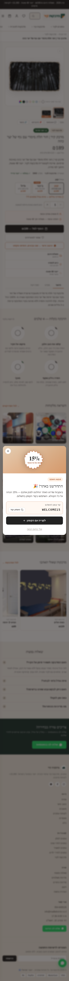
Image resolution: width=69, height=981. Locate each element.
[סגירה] (8, 451)
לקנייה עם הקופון (36, 520)
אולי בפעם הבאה (34, 529)
